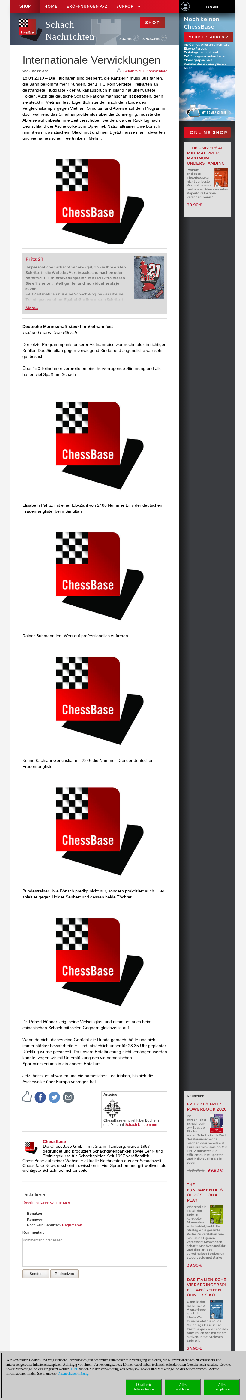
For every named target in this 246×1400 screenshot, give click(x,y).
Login (212, 7)
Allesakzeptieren (222, 1387)
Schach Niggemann (141, 1125)
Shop (25, 6)
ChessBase (54, 1141)
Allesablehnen (182, 1387)
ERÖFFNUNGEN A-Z (87, 6)
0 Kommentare (155, 71)
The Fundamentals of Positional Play (205, 1192)
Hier (74, 1369)
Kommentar (32, 1232)
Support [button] (126, 6)
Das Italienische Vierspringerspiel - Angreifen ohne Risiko (206, 1287)
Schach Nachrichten (70, 30)
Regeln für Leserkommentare (46, 1202)
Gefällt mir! (132, 71)
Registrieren (72, 1225)
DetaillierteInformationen (144, 1387)
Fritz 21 (34, 259)
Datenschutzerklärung (73, 1373)
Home (51, 6)
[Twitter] (54, 1097)
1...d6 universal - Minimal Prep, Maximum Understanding (206, 155)
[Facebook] (40, 1097)
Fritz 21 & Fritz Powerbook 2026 (207, 1107)
